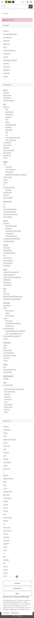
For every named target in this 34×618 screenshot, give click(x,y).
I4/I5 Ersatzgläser (10, 169)
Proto (4, 514)
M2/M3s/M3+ (9, 114)
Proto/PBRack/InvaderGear (13, 323)
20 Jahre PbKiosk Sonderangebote (14, 389)
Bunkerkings (7, 429)
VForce (5, 547)
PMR (6, 132)
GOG (4, 456)
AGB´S (5, 47)
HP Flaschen (6, 247)
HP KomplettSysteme (9, 253)
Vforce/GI (6, 195)
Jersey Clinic (6, 469)
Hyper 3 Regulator (10, 140)
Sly (4, 204)
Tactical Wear (8, 399)
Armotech (6, 426)
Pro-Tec (5, 508)
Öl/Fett (5, 158)
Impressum (6, 613)
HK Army (5, 459)
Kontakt (5, 76)
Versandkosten (7, 37)
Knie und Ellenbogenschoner (13, 333)
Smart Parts (6, 527)
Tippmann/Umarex (8, 100)
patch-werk (6, 495)
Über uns (6, 31)
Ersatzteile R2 (9, 233)
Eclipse (5, 566)
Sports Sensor (7, 530)
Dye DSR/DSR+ (9, 112)
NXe (4, 485)
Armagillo (6, 560)
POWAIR (5, 501)
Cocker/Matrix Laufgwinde (11, 272)
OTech (5, 488)
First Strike (6, 294)
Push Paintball (7, 177)
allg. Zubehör (7, 153)
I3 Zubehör (8, 167)
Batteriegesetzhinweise (10, 60)
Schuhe (5, 338)
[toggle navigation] (2, 1)
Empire (5, 182)
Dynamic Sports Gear (9, 439)
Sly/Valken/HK (7, 192)
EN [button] (22, 2)
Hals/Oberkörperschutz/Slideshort (15, 331)
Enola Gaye (6, 446)
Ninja (4, 482)
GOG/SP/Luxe (7, 98)
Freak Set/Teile (7, 285)
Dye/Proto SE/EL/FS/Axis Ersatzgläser (16, 174)
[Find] (31, 6)
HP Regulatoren (7, 250)
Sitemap (5, 57)
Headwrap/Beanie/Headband (11, 336)
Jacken (5, 347)
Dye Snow (7, 409)
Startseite (6, 63)
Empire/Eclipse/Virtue (9, 369)
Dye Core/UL (9, 321)
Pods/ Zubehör (7, 217)
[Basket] (31, 2)
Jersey (5, 318)
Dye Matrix (8, 117)
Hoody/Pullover (7, 350)
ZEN (4, 556)
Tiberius (5, 534)
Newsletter (6, 40)
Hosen (5, 308)
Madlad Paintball (8, 478)
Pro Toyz (5, 504)
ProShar (5, 511)
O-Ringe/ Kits (7, 155)
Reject (17, 593)
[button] (27, 2)
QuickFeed (8, 228)
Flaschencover (7, 258)
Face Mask (8, 190)
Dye (4, 164)
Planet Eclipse (7, 95)
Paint (4, 291)
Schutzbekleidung (8, 328)
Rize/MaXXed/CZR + (11, 125)
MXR (6, 109)
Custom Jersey (9, 326)
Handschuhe (7, 305)
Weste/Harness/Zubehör (10, 214)
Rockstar (5, 521)
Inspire (5, 465)
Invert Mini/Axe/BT (8, 150)
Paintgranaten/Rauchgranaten (12, 299)
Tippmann (6, 147)
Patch (5, 402)
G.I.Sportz (6, 452)
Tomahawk (6, 540)
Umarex (5, 573)
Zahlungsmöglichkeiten (10, 34)
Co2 (4, 255)
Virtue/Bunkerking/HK (9, 212)
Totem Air (6, 543)
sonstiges (6, 378)
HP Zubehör (6, 265)
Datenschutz (14, 613)
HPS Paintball (7, 462)
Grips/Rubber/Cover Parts (12, 137)
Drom (5, 436)
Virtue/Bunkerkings (8, 187)
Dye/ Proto (6, 107)
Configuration (17, 588)
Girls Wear (6, 358)
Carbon (5, 179)
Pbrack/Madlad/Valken (9, 209)
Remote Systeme (8, 260)
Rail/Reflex (8, 127)
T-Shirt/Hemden (8, 385)
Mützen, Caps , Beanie (9, 355)
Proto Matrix (9, 130)
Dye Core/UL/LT (9, 310)
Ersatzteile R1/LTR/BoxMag (13, 231)
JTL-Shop (20, 616)
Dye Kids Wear (8, 407)
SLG (6, 135)
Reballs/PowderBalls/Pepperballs (13, 296)
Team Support (8, 404)
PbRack (7, 313)
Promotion (7, 394)
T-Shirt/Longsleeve (8, 353)
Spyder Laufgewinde (9, 274)
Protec (6, 412)
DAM (6, 119)
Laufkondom (7, 280)
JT (3, 185)
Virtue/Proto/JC (9, 315)
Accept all (17, 583)
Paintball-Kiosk (7, 491)
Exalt (4, 449)
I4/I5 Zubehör (9, 172)
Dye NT (7, 122)
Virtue (5, 550)
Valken (5, 576)
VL (4, 553)
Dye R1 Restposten (9, 391)
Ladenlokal (6, 73)
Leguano (5, 475)
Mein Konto (6, 66)
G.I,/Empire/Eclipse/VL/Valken (11, 238)
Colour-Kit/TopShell (11, 226)
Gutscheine (7, 396)
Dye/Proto (6, 93)
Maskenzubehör (8, 197)
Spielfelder (6, 70)
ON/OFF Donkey (7, 263)
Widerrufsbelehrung (9, 50)
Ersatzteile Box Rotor (11, 236)
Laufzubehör (7, 282)
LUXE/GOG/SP (7, 142)
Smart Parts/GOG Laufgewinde (12, 277)
